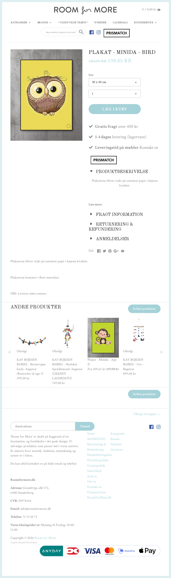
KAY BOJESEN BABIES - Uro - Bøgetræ (133, 364)
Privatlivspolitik (97, 460)
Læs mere (95, 204)
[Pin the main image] (110, 250)
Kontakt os (94, 487)
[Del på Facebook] (99, 250)
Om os (91, 481)
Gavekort (117, 449)
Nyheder (116, 444)
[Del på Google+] (116, 250)
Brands (115, 439)
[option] (32, 349)
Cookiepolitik (96, 466)
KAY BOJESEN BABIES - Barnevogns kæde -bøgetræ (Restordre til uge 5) (31, 367)
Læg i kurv (114, 109)
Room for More (45, 538)
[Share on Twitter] (104, 250)
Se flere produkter (144, 309)
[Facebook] (91, 32)
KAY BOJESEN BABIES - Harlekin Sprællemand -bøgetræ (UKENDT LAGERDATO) (67, 369)
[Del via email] (122, 250)
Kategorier (118, 433)
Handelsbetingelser (99, 455)
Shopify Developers (27, 542)
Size (91, 75)
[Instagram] (99, 32)
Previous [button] (18, 351)
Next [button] (153, 351)
